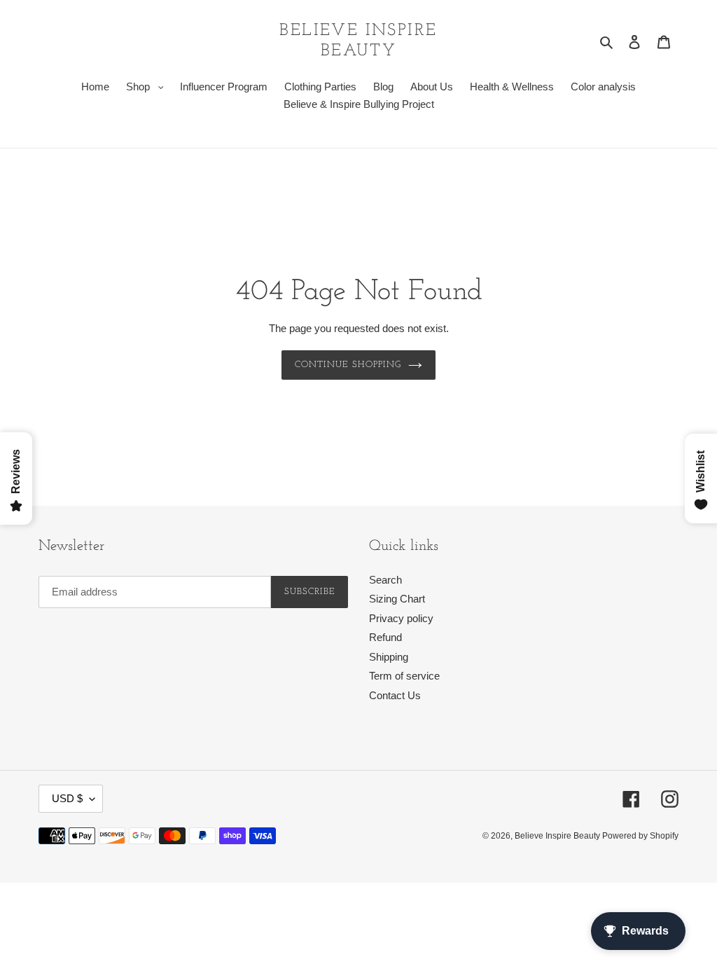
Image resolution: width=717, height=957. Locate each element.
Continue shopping (348, 364)
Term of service (404, 676)
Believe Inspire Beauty (358, 41)
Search (385, 580)
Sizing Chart (397, 599)
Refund (385, 637)
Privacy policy (401, 618)
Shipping (388, 657)
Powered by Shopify (640, 836)
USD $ (67, 798)
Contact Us (395, 695)
